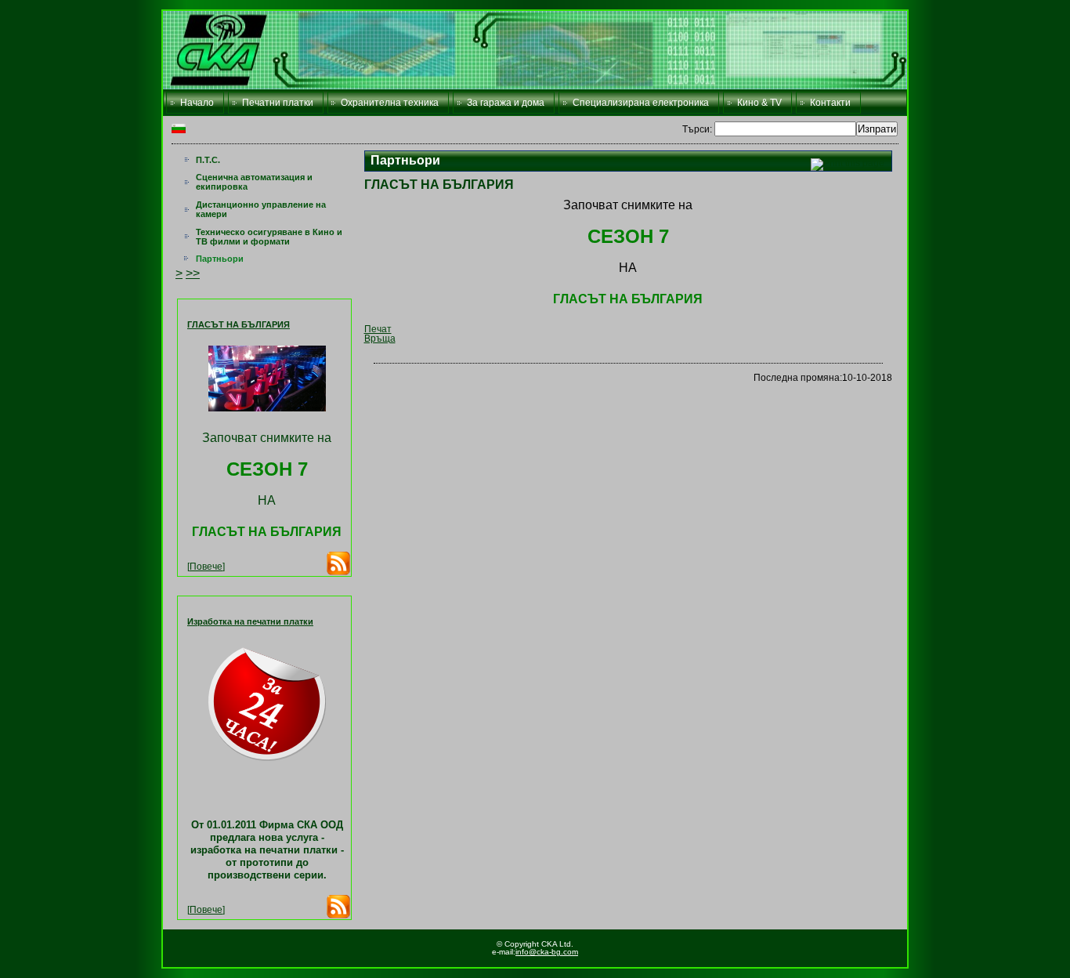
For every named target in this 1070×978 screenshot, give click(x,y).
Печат (378, 329)
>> (193, 273)
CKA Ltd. (535, 50)
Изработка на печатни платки (250, 621)
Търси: (698, 129)
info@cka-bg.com (546, 951)
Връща (380, 338)
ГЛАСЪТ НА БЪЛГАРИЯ (238, 324)
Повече (206, 566)
